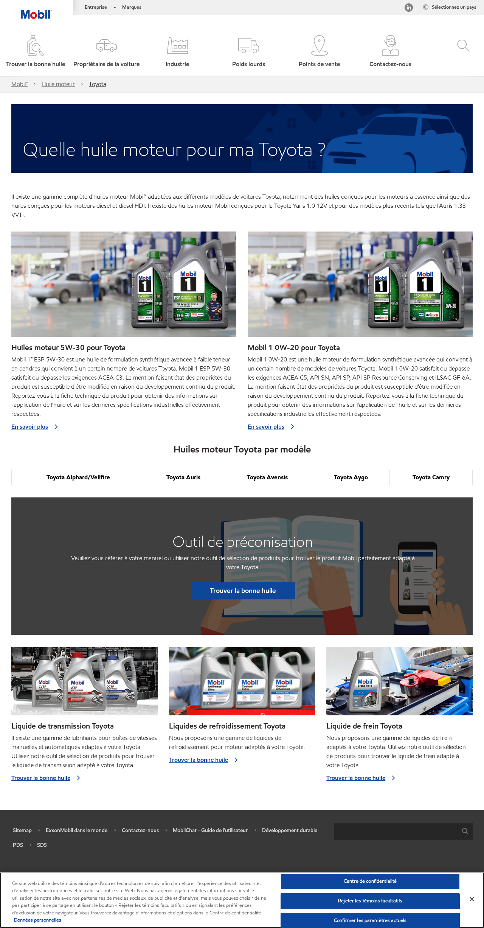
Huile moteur (58, 84)
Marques (131, 7)
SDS (42, 845)
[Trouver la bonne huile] (84, 684)
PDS (18, 845)
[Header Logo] (36, 9)
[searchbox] (396, 831)
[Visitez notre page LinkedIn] (409, 8)
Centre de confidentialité (370, 881)
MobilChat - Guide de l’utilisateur (210, 830)
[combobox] (403, 831)
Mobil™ (19, 84)
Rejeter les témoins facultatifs (370, 900)
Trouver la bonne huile (243, 590)
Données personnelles (37, 920)
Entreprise (96, 7)
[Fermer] (472, 899)
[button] (106, 52)
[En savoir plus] (123, 287)
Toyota (97, 84)
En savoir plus (29, 427)
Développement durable (289, 830)
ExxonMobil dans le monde (76, 830)
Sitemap (22, 830)
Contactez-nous (140, 830)
